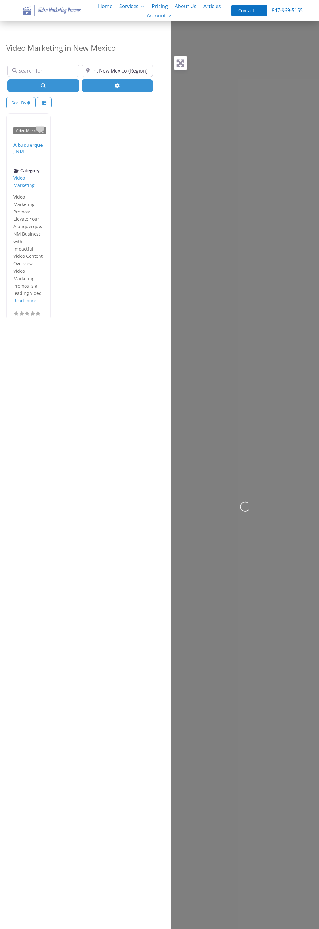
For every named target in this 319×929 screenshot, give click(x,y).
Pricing (160, 7)
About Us (186, 7)
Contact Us (249, 10)
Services (129, 7)
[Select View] (44, 102)
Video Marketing (30, 130)
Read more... (26, 301)
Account (156, 16)
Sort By (19, 103)
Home (105, 7)
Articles (212, 7)
